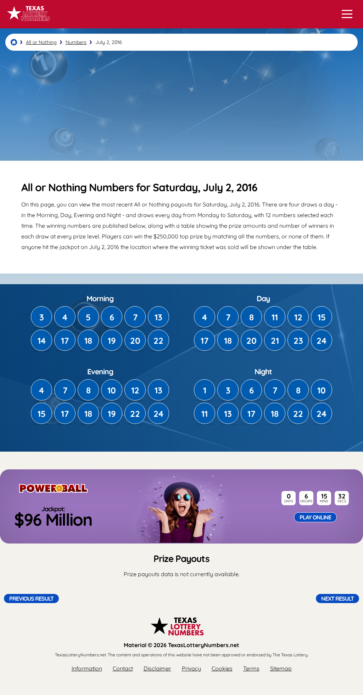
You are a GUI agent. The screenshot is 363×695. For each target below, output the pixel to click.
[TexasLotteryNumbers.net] (27, 24)
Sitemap (281, 668)
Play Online (315, 517)
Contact (123, 668)
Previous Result (31, 598)
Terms (251, 668)
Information (87, 668)
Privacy (191, 668)
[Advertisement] (181, 105)
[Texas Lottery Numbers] (14, 42)
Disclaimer (157, 668)
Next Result (337, 598)
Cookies (222, 668)
